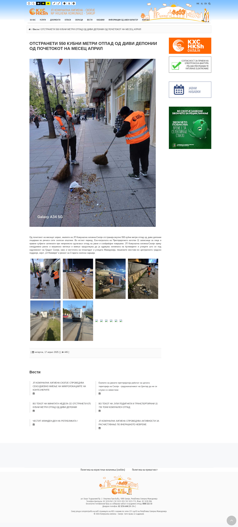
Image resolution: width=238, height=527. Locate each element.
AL (202, 3)
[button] (231, 520)
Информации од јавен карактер (123, 20)
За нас (33, 20)
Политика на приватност (145, 469)
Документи (55, 20)
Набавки (100, 20)
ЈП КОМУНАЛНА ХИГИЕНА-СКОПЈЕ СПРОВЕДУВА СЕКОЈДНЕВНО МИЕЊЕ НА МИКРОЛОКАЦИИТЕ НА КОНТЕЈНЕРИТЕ (59, 386)
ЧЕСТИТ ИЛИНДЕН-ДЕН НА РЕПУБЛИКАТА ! (55, 421)
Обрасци (79, 20)
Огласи (68, 20)
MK (198, 3)
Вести (89, 20)
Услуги (43, 20)
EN (205, 3)
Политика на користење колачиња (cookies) (102, 469)
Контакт (146, 20)
